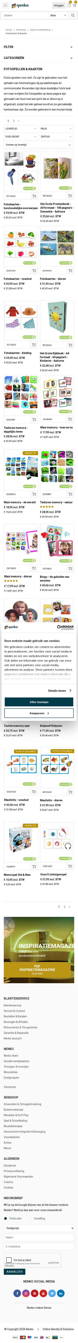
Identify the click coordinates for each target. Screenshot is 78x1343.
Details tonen (57, 690)
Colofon (8, 1182)
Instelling (39, 1218)
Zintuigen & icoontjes (16, 1066)
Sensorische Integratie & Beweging (24, 1131)
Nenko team (11, 1055)
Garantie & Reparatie (16, 1032)
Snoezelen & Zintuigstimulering (22, 1104)
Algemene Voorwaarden (18, 1176)
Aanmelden (15, 1271)
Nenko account (13, 1038)
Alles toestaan (39, 702)
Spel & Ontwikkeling (15, 1120)
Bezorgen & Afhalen (16, 1021)
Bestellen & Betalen (15, 1016)
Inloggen (59, 5)
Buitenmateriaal (13, 1109)
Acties (7, 1142)
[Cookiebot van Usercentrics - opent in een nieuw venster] (57, 627)
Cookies (8, 1187)
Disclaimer (10, 1165)
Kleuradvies (11, 1072)
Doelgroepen (11, 1077)
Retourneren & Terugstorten (20, 1027)
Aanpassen (37, 713)
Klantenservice (12, 1005)
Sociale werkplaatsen (16, 1061)
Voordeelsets (12, 1137)
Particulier (15, 1218)
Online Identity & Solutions (58, 1329)
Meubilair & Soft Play (16, 1115)
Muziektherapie (13, 1126)
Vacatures (10, 1086)
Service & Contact (14, 1010)
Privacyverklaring (14, 1171)
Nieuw (7, 1148)
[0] (69, 6)
